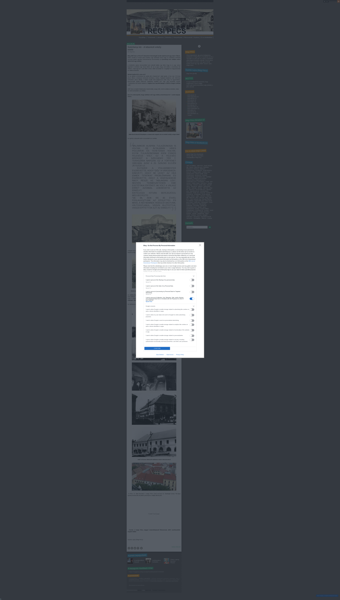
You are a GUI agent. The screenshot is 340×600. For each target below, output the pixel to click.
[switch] (192, 280)
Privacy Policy (180, 354)
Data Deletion (160, 354)
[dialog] (170, 300)
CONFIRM (157, 348)
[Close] (200, 245)
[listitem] (170, 276)
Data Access (170, 354)
